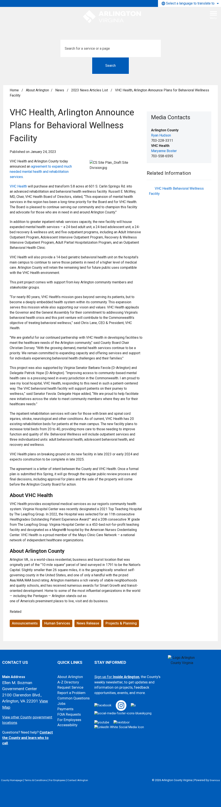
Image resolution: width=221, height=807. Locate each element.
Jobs (61, 704)
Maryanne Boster (164, 151)
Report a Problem (71, 693)
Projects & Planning (121, 623)
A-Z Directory (68, 682)
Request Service (70, 687)
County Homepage (11, 780)
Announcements (25, 623)
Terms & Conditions (35, 780)
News (60, 90)
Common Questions (73, 698)
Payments (65, 709)
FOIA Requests (69, 714)
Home (14, 90)
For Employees (69, 720)
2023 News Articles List (90, 90)
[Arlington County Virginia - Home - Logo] (112, 17)
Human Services (57, 623)
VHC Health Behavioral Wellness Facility (176, 191)
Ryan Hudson (161, 135)
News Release (88, 623)
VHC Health (18, 186)
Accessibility (67, 725)
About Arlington (37, 90)
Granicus (215, 780)
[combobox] (189, 3)
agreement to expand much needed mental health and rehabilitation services (41, 171)
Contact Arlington (77, 780)
